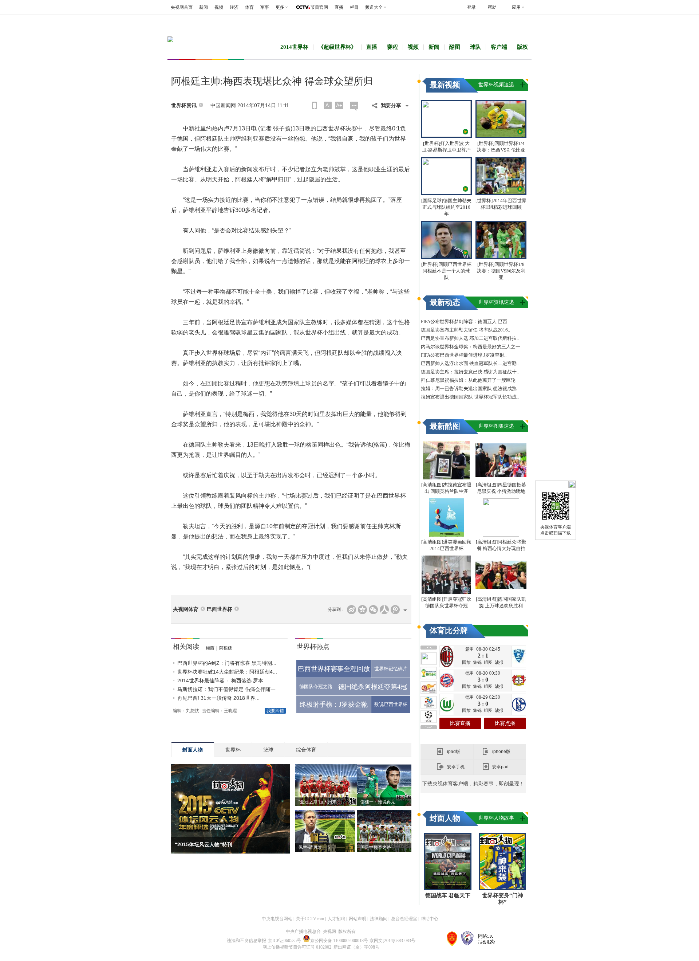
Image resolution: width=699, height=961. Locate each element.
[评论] (354, 106)
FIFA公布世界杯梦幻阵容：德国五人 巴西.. (465, 321)
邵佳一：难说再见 (377, 801)
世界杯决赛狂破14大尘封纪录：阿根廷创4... (227, 672)
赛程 (392, 47)
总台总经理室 (404, 918)
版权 (522, 47)
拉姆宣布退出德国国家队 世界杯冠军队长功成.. (470, 397)
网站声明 (357, 918)
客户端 (499, 47)
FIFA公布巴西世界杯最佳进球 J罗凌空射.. (463, 355)
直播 (339, 7)
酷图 (454, 47)
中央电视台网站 (277, 918)
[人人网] (384, 609)
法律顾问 (378, 918)
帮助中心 (429, 918)
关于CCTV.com (310, 918)
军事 (264, 7)
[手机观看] (314, 105)
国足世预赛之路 (375, 847)
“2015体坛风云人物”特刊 (203, 844)
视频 (218, 7)
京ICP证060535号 (284, 940)
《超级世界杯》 (337, 47)
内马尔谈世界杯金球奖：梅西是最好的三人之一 (470, 346)
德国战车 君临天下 (447, 895)
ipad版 (453, 751)
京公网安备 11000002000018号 (339, 940)
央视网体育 (185, 609)
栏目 (354, 7)
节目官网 (319, 7)
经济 (234, 7)
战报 (499, 662)
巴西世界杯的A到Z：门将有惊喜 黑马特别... (226, 663)
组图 (488, 662)
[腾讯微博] (395, 609)
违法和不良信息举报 (246, 940)
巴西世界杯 (219, 609)
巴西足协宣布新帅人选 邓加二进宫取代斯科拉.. (470, 338)
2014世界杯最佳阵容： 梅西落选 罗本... (222, 680)
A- (328, 105)
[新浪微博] (351, 609)
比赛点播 (505, 723)
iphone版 (501, 751)
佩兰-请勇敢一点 (315, 847)
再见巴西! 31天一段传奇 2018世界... (218, 698)
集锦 (477, 662)
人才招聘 (336, 918)
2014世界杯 (294, 47)
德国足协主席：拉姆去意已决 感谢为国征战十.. (470, 371)
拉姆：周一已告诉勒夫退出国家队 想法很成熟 (469, 388)
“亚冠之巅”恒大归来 (317, 801)
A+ (339, 105)
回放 (466, 662)
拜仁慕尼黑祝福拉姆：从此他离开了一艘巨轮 (468, 380)
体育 (249, 7)
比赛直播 (460, 723)
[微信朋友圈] (373, 609)
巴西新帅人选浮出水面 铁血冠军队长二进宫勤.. (470, 363)
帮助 (492, 7)
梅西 (210, 648)
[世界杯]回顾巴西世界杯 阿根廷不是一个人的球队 (446, 271)
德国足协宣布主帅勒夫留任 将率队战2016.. (465, 330)
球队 (475, 47)
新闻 (203, 7)
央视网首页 (182, 7)
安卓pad (500, 766)
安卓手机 (456, 766)
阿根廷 (225, 648)
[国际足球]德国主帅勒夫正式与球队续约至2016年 (446, 207)
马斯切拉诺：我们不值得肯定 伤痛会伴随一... (228, 689)
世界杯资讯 (184, 105)
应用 (516, 7)
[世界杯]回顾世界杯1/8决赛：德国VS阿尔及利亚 (501, 271)
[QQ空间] (362, 609)
